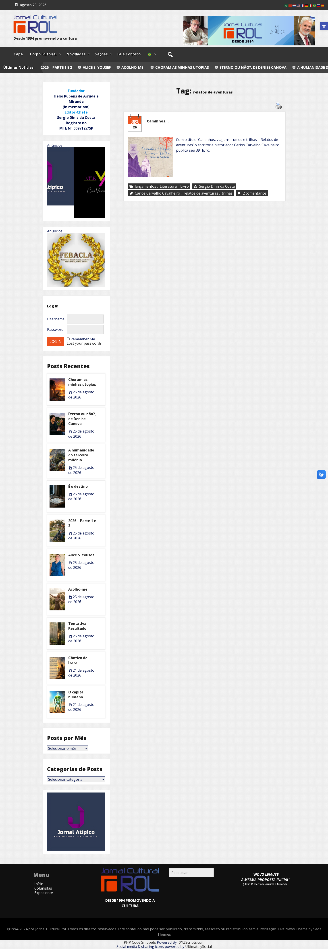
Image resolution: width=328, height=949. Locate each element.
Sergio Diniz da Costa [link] (217, 186)
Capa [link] (18, 54)
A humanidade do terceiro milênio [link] (266, 67)
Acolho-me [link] (66, 67)
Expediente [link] (43, 892)
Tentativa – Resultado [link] (78, 626)
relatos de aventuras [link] (201, 193)
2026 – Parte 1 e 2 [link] (82, 523)
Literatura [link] (168, 186)
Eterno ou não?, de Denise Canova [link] (188, 67)
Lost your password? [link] (84, 343)
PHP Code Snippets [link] (140, 942)
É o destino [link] (78, 486)
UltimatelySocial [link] (198, 946)
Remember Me (83, 339)
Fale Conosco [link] (129, 54)
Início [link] (38, 883)
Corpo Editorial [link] (43, 54)
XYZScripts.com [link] (191, 942)
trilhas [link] (227, 193)
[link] (324, 26)
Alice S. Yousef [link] (67, 4)
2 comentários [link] (255, 193)
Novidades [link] (75, 54)
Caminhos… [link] (158, 121)
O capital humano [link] (76, 694)
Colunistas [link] (43, 888)
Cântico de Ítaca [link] (77, 660)
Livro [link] (184, 186)
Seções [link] (101, 54)
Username (55, 319)
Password (55, 329)
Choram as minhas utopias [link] (117, 67)
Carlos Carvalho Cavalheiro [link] (157, 193)
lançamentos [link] (145, 186)
